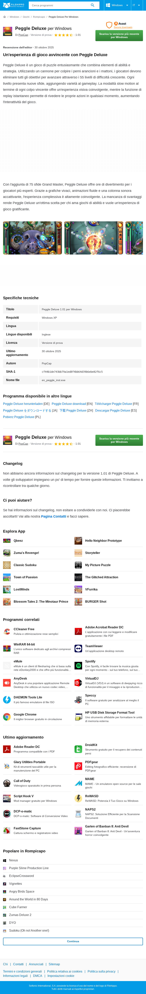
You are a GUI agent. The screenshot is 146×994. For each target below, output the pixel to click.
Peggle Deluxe (43, 28)
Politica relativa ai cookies (64, 971)
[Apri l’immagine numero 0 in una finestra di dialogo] (32, 237)
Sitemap (54, 964)
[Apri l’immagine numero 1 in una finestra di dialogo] (93, 237)
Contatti (18, 964)
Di (21, 34)
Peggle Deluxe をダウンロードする (27, 410)
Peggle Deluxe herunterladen (23, 403)
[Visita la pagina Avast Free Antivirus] (119, 25)
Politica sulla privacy (101, 971)
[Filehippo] (13, 5)
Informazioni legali (15, 975)
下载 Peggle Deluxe (73, 410)
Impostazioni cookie (61, 975)
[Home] (4, 17)
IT (134, 5)
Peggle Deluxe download (69, 403)
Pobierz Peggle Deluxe (18, 417)
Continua (73, 941)
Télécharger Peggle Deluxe (113, 403)
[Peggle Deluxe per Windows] (7, 31)
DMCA (37, 975)
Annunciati (36, 964)
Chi (5, 964)
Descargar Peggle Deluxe (112, 410)
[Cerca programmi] (92, 5)
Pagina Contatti (53, 516)
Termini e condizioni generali (22, 971)
